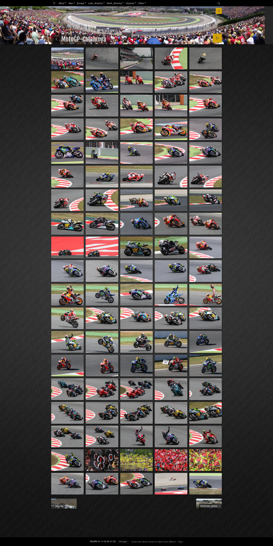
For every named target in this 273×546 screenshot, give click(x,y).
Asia (71, 3)
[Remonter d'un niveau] (57, 39)
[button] (4, 542)
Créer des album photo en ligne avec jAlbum (153, 541)
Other (141, 3)
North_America (114, 3)
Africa (61, 3)
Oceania (130, 3)
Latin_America (95, 3)
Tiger (180, 541)
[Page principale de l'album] (54, 3)
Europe (80, 3)
